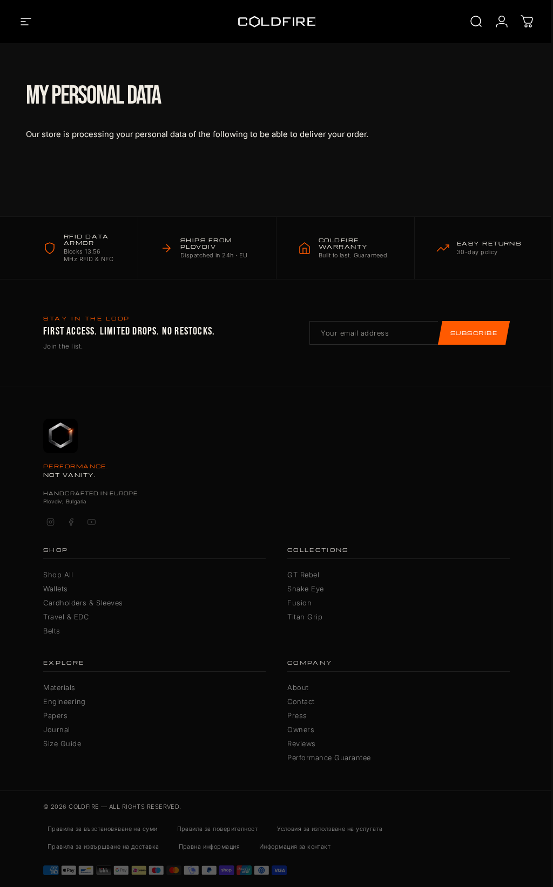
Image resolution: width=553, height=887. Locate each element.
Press (297, 715)
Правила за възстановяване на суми (103, 829)
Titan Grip (304, 616)
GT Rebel (303, 574)
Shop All (58, 574)
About (298, 687)
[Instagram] (50, 522)
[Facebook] (71, 522)
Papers (55, 715)
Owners (300, 729)
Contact (301, 701)
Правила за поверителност (217, 829)
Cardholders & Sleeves (83, 602)
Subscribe (473, 333)
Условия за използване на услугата (330, 829)
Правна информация (209, 846)
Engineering (64, 701)
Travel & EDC (66, 616)
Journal (56, 729)
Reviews (301, 743)
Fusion (299, 602)
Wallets (55, 588)
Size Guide (62, 743)
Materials (59, 687)
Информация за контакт (295, 846)
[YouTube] (91, 522)
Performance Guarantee (329, 757)
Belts (51, 630)
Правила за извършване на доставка (103, 846)
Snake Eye (305, 588)
